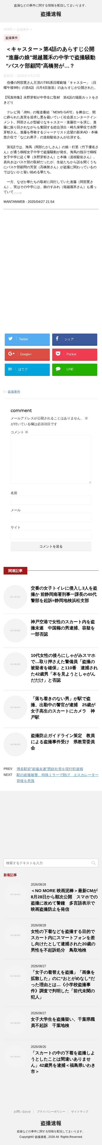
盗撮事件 (14, 391)
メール (16, 510)
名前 (14, 493)
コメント (19, 432)
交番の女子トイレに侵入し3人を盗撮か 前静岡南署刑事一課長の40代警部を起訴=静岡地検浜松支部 (64, 594)
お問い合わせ (22, 1111)
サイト (16, 527)
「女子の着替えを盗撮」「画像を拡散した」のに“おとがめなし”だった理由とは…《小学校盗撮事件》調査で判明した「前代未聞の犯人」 (63, 984)
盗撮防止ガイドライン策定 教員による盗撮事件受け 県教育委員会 (63, 741)
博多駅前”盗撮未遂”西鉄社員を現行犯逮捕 (50, 769)
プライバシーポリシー (51, 1111)
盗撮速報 (51, 14)
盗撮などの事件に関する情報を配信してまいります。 (51, 1131)
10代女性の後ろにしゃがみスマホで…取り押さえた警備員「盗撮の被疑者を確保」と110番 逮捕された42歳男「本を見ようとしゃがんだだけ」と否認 (64, 668)
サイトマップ (79, 1111)
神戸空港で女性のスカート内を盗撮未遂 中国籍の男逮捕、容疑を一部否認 (63, 628)
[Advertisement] (51, 275)
